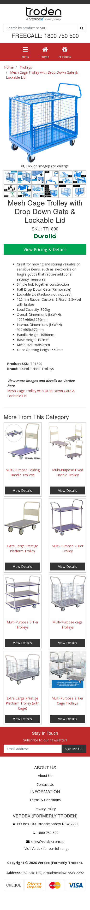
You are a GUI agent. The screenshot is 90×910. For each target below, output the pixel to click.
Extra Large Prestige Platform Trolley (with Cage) (22, 703)
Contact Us (45, 784)
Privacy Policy (45, 808)
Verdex (37, 848)
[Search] (81, 28)
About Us (45, 775)
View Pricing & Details (45, 249)
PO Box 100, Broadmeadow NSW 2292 (47, 824)
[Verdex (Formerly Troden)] (43, 15)
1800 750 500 (47, 832)
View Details (22, 490)
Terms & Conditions (45, 800)
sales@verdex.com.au (47, 841)
